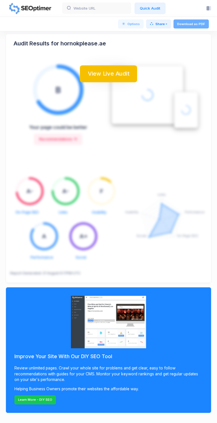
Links (63, 212)
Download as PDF (191, 24)
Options (133, 24)
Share (160, 24)
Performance (42, 257)
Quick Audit (150, 8)
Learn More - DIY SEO (35, 400)
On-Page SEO (27, 212)
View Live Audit (108, 73)
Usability (99, 212)
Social (81, 257)
